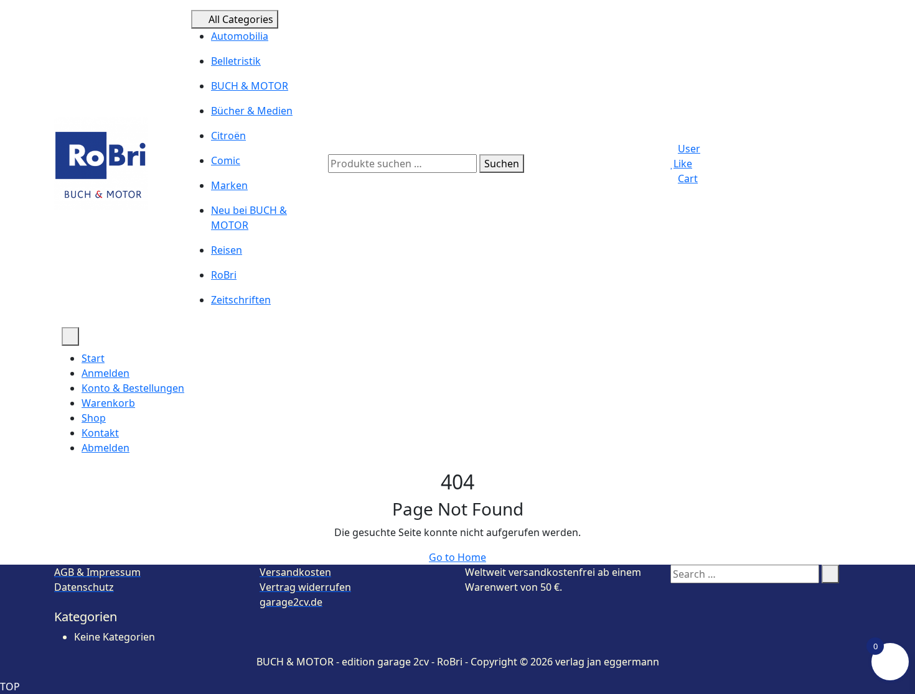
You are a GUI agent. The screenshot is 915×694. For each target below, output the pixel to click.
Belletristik (236, 61)
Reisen (226, 250)
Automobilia (239, 36)
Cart (688, 178)
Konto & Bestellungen (133, 388)
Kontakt (100, 433)
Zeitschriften (241, 300)
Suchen (501, 163)
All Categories (241, 19)
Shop (94, 418)
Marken (229, 185)
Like (682, 163)
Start (93, 358)
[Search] (830, 574)
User (689, 148)
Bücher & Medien (252, 111)
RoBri (224, 275)
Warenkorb (108, 403)
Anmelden (105, 373)
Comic (225, 160)
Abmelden (105, 448)
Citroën (228, 135)
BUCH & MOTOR (249, 86)
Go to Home (457, 557)
